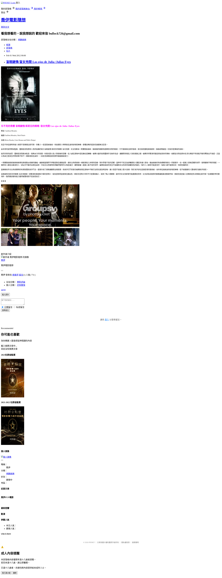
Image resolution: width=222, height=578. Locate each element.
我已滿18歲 (6, 573)
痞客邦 (15, 275)
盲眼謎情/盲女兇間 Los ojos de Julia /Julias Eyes (38, 62)
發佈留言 (5, 310)
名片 (8, 51)
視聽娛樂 (22, 40)
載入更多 (5, 295)
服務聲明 (135, 542)
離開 (14, 573)
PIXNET (92, 542)
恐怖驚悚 (21, 285)
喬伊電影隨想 (13, 20)
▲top (3, 290)
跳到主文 (5, 27)
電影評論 (21, 282)
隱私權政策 (125, 542)
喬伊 (3, 260)
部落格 (9, 48)
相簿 (8, 45)
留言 (21, 275)
